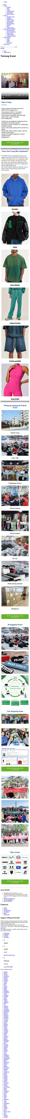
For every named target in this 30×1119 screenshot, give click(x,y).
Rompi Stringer (10, 14)
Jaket (8, 8)
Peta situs (3, 927)
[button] (15, 143)
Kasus (8, 40)
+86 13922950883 (8, 966)
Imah (5, 4)
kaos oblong (10, 12)
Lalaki (5, 5)
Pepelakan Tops (10, 16)
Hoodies (9, 25)
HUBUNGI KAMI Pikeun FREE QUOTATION (13, 925)
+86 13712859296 (8, 900)
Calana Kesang (10, 27)
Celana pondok (10, 11)
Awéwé (5, 15)
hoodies (9, 7)
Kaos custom (10, 33)
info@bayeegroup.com (9, 898)
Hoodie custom (10, 30)
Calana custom (10, 34)
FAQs (8, 41)
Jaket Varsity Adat (11, 31)
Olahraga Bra (10, 19)
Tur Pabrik (9, 42)
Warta (8, 38)
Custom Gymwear (11, 36)
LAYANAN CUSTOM (9, 29)
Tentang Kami (7, 37)
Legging (9, 18)
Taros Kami (6, 44)
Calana (8, 10)
